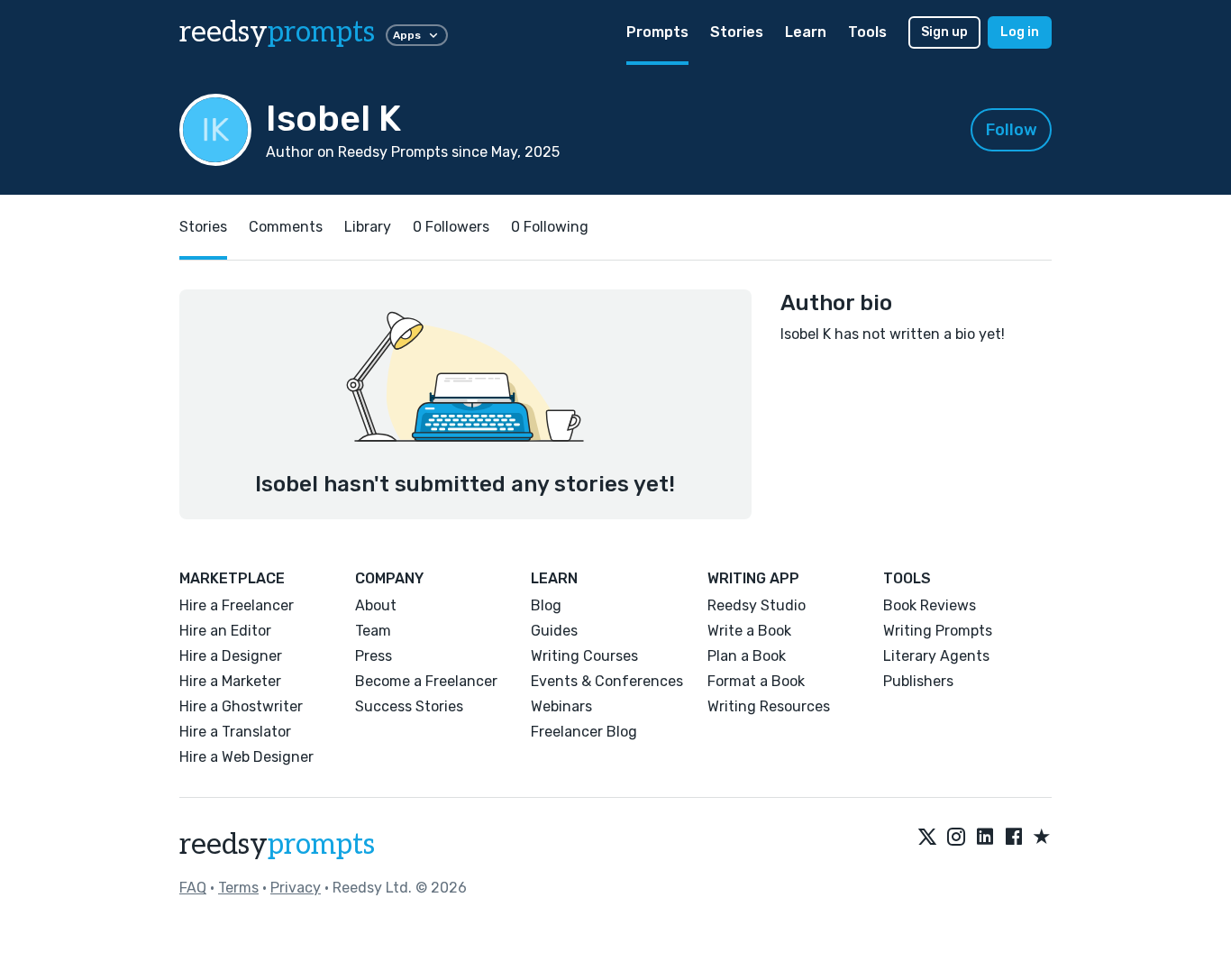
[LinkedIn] (985, 837)
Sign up (944, 32)
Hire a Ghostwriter (241, 706)
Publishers (918, 681)
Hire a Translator (235, 731)
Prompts (657, 32)
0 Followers (451, 226)
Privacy (295, 887)
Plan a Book (746, 655)
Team (373, 630)
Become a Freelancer (426, 681)
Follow (1011, 130)
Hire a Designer (230, 655)
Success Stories (409, 706)
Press (373, 655)
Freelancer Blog (584, 731)
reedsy (277, 32)
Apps (407, 35)
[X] (927, 837)
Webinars (561, 706)
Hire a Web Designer (246, 756)
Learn (805, 32)
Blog (546, 605)
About (376, 605)
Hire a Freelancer (236, 605)
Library (367, 226)
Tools (867, 32)
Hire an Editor (225, 630)
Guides (554, 630)
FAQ (192, 887)
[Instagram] (956, 837)
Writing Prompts (937, 630)
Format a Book (756, 681)
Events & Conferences (607, 681)
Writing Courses (584, 655)
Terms (238, 887)
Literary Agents (936, 655)
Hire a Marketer (230, 681)
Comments (286, 226)
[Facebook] (1014, 837)
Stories (736, 32)
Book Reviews (929, 605)
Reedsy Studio (756, 605)
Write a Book (749, 630)
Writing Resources (768, 706)
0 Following (549, 226)
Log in (1019, 32)
